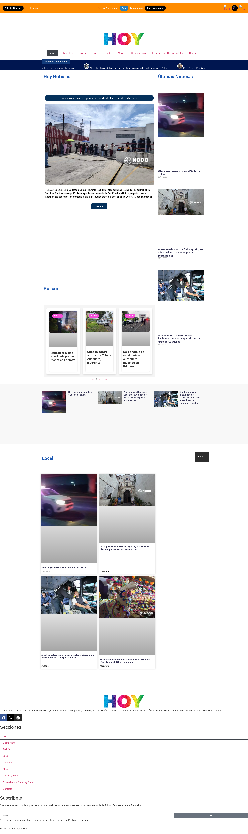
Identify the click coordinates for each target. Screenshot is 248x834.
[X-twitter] (10, 717)
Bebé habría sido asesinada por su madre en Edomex (63, 356)
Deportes (107, 53)
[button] (45, 185)
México (121, 53)
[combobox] (177, 457)
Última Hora (67, 53)
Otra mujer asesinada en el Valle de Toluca (80, 393)
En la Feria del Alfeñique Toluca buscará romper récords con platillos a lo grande (125, 661)
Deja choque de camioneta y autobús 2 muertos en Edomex (133, 359)
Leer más (162, 182)
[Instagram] (18, 717)
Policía (82, 53)
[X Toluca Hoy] (235, 8)
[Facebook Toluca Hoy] (227, 8)
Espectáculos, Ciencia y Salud (167, 53)
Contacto (193, 53)
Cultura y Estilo (139, 53)
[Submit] (211, 815)
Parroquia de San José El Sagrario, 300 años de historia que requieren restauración (181, 252)
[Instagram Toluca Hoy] (242, 8)
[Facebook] (3, 717)
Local (94, 53)
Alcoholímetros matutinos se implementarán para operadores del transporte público (179, 338)
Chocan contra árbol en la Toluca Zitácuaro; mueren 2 (99, 357)
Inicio (52, 53)
